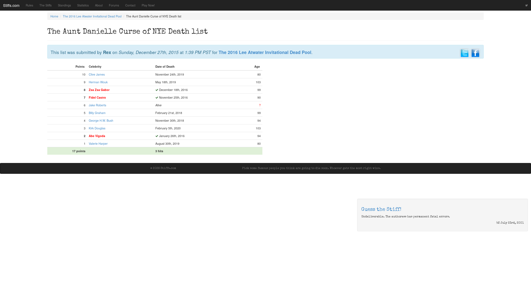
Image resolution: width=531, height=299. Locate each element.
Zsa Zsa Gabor (99, 90)
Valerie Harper (98, 143)
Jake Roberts (97, 105)
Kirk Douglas (97, 128)
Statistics (83, 5)
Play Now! (148, 5)
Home (54, 16)
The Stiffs (45, 5)
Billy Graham (97, 113)
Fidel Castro (97, 97)
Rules (29, 5)
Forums (114, 5)
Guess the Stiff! (381, 209)
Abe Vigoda (97, 136)
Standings (64, 5)
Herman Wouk (98, 82)
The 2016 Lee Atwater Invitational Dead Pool (92, 16)
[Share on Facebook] (475, 52)
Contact (130, 5)
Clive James (97, 74)
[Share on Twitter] (465, 52)
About (99, 5)
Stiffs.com (11, 5)
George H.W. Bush (101, 120)
